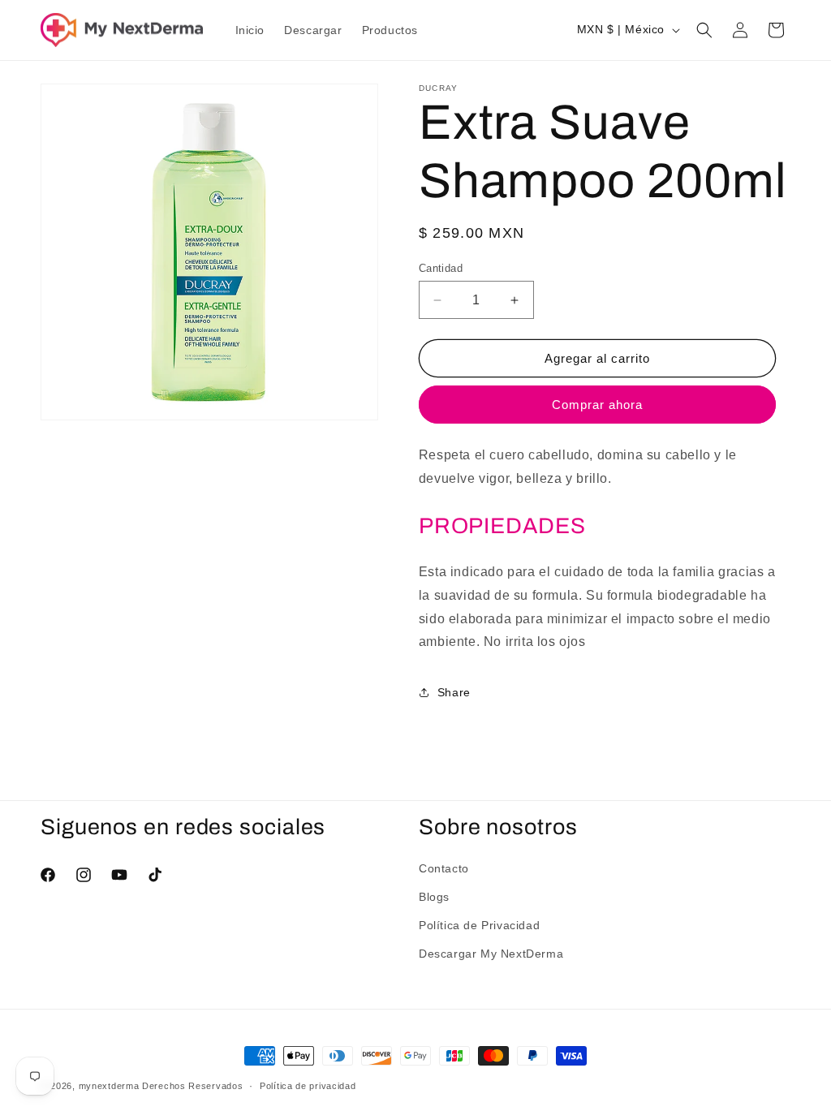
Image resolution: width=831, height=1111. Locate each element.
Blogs (434, 896)
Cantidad (441, 268)
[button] (704, 30)
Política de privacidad (307, 1086)
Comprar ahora (597, 404)
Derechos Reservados (192, 1086)
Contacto (444, 868)
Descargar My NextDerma (491, 953)
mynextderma (109, 1086)
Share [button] (454, 692)
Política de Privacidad (479, 925)
